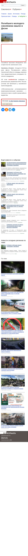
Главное (3, 13)
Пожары (14, 16)
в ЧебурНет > (22, 16)
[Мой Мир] (13, 109)
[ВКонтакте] (3, 109)
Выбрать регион (4, 438)
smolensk (11, 79)
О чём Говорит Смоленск (17, 101)
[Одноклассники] (6, 109)
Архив (10, 13)
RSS (11, 440)
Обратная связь (4, 437)
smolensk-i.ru (6, 42)
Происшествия (5, 16)
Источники (16, 13)
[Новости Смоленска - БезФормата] (8, 1)
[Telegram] (10, 109)
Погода (23, 13)
